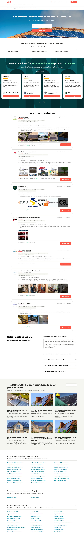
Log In (67, 1)
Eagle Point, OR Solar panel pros (61, 478)
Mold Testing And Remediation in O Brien (63, 523)
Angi (32, 407)
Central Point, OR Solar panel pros (38, 474)
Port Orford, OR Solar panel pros (61, 476)
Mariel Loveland (11, 434)
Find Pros (42, 30)
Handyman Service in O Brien (37, 531)
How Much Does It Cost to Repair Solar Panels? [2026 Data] (17, 410)
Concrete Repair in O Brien (36, 520)
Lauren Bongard (34, 434)
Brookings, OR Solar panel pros (14, 476)
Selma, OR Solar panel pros (13, 471)
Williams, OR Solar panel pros (14, 469)
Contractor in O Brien (59, 518)
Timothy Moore (10, 407)
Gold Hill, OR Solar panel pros (37, 467)
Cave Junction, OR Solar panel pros (15, 462)
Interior (9, 4)
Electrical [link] (9, 8)
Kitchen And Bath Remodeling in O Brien (16, 527)
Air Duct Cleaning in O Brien (60, 525)
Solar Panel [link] (22, 8)
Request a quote (11, 96)
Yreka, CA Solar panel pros (60, 474)
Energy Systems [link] (15, 8)
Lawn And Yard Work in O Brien (14, 516)
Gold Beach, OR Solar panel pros (38, 469)
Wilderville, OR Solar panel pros (14, 480)
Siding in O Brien (34, 523)
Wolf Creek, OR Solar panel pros (38, 476)
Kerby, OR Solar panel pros (13, 465)
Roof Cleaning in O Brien (36, 525)
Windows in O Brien (58, 511)
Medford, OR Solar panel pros (37, 471)
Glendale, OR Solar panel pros (61, 467)
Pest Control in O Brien (36, 516)
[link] (4, 93)
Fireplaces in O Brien (11, 520)
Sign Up (73, 1)
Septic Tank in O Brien (12, 514)
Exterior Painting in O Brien (37, 514)
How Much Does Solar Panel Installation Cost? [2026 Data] (41, 410)
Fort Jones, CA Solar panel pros (61, 462)
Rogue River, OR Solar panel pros (38, 480)
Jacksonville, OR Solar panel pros (38, 462)
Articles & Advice (30, 4)
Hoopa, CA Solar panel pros (60, 471)
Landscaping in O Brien (12, 529)
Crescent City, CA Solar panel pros (15, 467)
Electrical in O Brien (11, 497)
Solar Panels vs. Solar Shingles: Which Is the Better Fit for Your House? (65, 437)
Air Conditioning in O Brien (13, 523)
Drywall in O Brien (58, 531)
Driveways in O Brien (58, 529)
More (24, 4)
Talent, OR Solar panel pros (37, 478)
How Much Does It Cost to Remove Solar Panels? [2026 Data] (65, 410)
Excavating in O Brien (59, 520)
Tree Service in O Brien (12, 525)
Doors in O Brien (57, 527)
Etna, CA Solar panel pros (60, 480)
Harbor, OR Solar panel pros (13, 478)
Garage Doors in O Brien (36, 527)
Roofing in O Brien (35, 497)
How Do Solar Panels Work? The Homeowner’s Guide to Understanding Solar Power (41, 438)
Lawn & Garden (19, 4)
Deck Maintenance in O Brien (13, 518)
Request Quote (65, 145)
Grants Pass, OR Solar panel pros (14, 482)
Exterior (13, 4)
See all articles (71, 385)
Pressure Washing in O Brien (37, 529)
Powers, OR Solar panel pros (60, 469)
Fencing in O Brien (35, 511)
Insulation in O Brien (58, 516)
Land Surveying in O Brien (13, 511)
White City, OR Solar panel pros (61, 465)
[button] (23, 136)
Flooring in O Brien (35, 518)
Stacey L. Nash (58, 434)
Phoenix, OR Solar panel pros (37, 482)
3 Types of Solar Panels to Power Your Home (17, 437)
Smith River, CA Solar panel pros (14, 474)
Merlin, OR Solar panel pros (37, 465)
